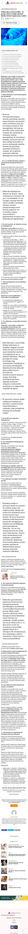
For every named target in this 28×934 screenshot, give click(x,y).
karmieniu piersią (15, 485)
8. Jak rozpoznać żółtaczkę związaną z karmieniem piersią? (12, 66)
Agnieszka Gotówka (10, 18)
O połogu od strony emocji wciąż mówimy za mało (13, 278)
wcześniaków (5, 181)
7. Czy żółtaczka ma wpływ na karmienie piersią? (11, 64)
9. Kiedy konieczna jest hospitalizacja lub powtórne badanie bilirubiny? (12, 69)
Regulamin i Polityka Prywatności (14, 917)
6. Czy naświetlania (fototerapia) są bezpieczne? (11, 63)
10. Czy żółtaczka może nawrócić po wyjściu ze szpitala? (12, 71)
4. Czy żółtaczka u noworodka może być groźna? (11, 59)
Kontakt (14, 922)
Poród (15, 8)
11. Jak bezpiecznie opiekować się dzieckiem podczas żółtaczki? (13, 72)
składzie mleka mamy (16, 648)
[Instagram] (16, 927)
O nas (14, 920)
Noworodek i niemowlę (9, 8)
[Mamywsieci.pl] (14, 3)
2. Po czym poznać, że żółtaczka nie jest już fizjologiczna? (12, 56)
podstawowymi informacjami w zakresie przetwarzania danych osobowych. (16, 802)
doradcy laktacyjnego (7, 566)
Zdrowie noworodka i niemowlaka (8, 9)
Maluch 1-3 (10, 869)
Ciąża (2, 8)
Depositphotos (12, 915)
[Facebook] (12, 927)
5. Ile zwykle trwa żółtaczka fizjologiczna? (10, 61)
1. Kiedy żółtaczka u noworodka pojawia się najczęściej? (12, 54)
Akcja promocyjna (12, 860)
